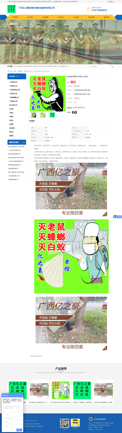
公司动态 (76, 17)
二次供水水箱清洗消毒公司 (15, 161)
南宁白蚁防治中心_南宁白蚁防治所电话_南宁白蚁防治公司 (16, 146)
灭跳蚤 (11, 124)
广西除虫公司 (13, 86)
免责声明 (28, 426)
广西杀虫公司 (13, 93)
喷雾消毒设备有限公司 (14, 165)
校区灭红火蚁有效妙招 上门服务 (82, 402)
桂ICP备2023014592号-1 (31, 420)
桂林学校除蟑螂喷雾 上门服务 (103, 402)
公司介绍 (61, 17)
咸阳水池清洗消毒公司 (14, 154)
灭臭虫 (11, 112)
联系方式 (106, 17)
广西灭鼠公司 (13, 82)
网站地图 (40, 426)
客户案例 (91, 17)
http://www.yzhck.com (36, 356)
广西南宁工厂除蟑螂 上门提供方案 (60, 402)
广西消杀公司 (13, 101)
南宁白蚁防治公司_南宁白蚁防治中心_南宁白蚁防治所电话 (16, 172)
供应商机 (30, 17)
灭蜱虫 (11, 116)
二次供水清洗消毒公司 (14, 150)
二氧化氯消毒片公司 (14, 176)
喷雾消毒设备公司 (13, 179)
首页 (15, 71)
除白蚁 (11, 132)
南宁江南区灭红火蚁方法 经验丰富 (39, 402)
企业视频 (45, 17)
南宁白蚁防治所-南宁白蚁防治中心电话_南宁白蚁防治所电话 (16, 157)
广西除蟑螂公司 (14, 97)
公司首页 (15, 17)
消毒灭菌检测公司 (13, 168)
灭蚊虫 (11, 120)
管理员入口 (34, 426)
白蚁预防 (12, 128)
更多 (24, 142)
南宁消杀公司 (28, 71)
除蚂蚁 (11, 135)
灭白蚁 (11, 109)
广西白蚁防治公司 (14, 90)
